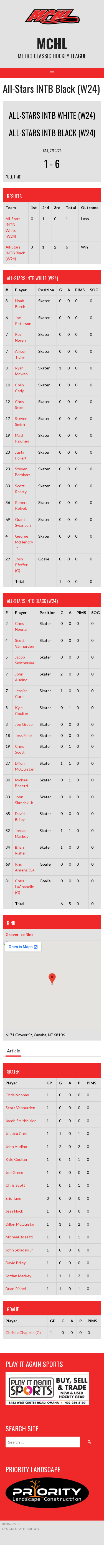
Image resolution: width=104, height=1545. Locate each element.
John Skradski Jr (19, 1250)
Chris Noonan (17, 1094)
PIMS (80, 289)
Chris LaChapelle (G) (24, 886)
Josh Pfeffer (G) (21, 565)
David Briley (16, 1262)
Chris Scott (15, 1185)
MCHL (52, 43)
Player (21, 289)
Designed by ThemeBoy (20, 1529)
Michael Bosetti (19, 1236)
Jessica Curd (16, 1133)
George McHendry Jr (24, 542)
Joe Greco (24, 724)
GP (49, 1082)
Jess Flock (23, 735)
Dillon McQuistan (20, 1224)
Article (13, 1050)
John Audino (16, 1146)
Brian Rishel (16, 1288)
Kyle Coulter (16, 1159)
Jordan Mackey (18, 1275)
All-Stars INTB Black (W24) (15, 253)
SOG (94, 289)
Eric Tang (13, 1198)
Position (46, 289)
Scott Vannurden (20, 1107)
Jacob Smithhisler (21, 1120)
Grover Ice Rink (20, 934)
